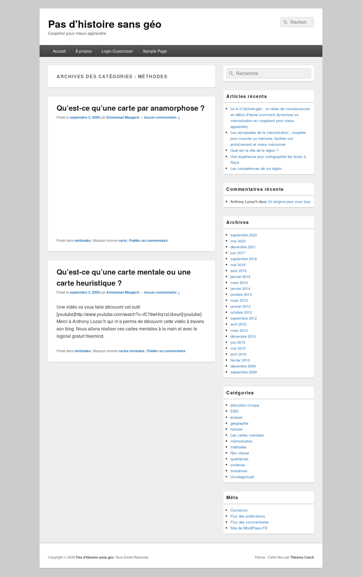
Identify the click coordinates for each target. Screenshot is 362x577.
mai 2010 (237, 348)
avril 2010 (238, 354)
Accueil (59, 51)
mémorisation (241, 441)
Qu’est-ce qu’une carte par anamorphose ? (131, 107)
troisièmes (238, 470)
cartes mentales (131, 350)
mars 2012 (239, 330)
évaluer (236, 417)
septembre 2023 (243, 235)
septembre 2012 (243, 318)
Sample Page (155, 51)
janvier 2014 (240, 288)
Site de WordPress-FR (248, 528)
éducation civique (244, 405)
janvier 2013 (240, 306)
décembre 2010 (243, 336)
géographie (239, 423)
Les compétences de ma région (256, 168)
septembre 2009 (243, 372)
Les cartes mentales (247, 435)
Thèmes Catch (302, 557)
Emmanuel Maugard (123, 117)
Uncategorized (242, 476)
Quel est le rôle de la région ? (254, 150)
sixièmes (237, 464)
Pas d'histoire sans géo (104, 23)
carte (122, 240)
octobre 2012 (241, 312)
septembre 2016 (243, 258)
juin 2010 (237, 342)
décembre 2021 (243, 246)
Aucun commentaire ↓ (162, 117)
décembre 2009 (243, 366)
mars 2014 (239, 282)
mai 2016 (237, 264)
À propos (84, 51)
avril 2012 (238, 324)
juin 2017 (237, 252)
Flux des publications (247, 516)
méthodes (83, 240)
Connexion (239, 510)
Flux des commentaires (249, 522)
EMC (234, 411)
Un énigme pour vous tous (289, 201)
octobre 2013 (241, 294)
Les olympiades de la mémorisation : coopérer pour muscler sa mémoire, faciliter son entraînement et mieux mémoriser (268, 138)
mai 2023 (237, 240)
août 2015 (238, 270)
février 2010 (240, 360)
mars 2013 (239, 300)
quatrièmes (239, 458)
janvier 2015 (240, 276)
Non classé (239, 453)
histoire (236, 429)
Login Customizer (117, 51)
